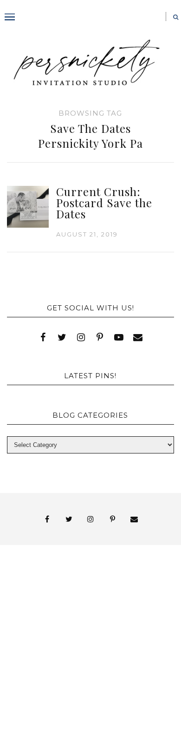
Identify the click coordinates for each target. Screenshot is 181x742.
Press (121, 622)
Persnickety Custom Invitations (82, 695)
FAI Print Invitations (81, 606)
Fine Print (47, 614)
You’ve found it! (82, 678)
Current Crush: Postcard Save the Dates (104, 202)
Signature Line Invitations (81, 639)
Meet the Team (82, 686)
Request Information (90, 719)
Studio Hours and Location (90, 711)
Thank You (55, 647)
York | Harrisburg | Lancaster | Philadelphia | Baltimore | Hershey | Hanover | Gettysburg (82, 663)
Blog (35, 597)
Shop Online (102, 703)
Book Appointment (109, 597)
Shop (81, 631)
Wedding (113, 647)
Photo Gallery (61, 622)
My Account (111, 614)
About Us (35, 589)
